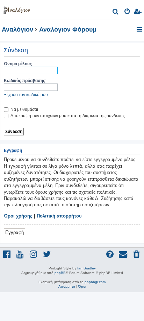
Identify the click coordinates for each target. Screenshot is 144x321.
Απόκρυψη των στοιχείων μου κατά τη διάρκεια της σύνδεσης (67, 115)
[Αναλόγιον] (16, 9)
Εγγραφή (14, 232)
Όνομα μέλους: (18, 63)
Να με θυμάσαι (23, 109)
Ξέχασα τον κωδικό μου (26, 94)
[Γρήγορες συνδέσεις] (140, 30)
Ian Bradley (86, 268)
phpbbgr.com (95, 282)
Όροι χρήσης (18, 216)
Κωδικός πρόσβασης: (25, 80)
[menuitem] (116, 12)
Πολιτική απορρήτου (59, 216)
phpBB (60, 273)
